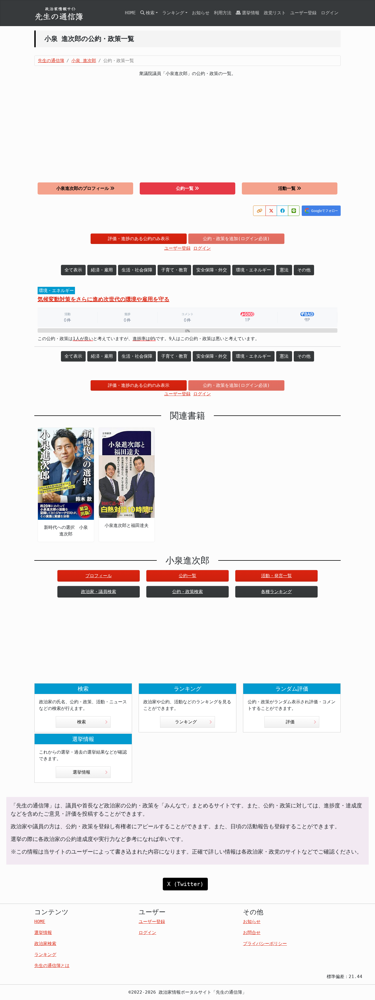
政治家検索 (45, 943)
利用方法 (222, 12)
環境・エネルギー (253, 270)
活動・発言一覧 (276, 575)
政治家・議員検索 (98, 591)
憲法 (284, 270)
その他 (303, 270)
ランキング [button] (173, 12)
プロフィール (98, 575)
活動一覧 (287, 188)
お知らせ (200, 12)
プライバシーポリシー (265, 943)
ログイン (329, 12)
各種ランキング (276, 591)
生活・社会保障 (137, 270)
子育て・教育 (174, 270)
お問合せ (252, 932)
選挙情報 (250, 12)
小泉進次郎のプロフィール (82, 188)
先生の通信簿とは (51, 965)
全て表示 (73, 270)
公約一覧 (185, 188)
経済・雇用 (102, 270)
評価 (290, 721)
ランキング (186, 721)
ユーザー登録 (303, 12)
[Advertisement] (187, 129)
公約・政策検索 (187, 591)
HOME (130, 12)
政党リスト (275, 12)
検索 (81, 721)
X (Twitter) (185, 884)
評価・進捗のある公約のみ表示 (138, 238)
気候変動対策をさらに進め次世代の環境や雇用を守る (103, 299)
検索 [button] (150, 12)
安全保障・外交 (211, 270)
